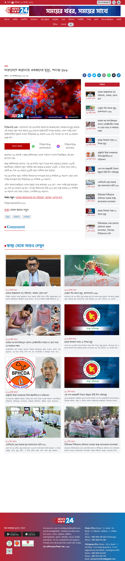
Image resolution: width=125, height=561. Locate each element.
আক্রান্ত (26, 217)
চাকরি (119, 19)
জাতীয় (15, 19)
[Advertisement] (62, 45)
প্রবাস (96, 19)
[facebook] (84, 75)
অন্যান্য (63, 24)
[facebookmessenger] (89, 75)
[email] (104, 75)
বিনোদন (71, 19)
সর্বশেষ (6, 19)
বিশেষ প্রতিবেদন (107, 19)
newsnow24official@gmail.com (102, 559)
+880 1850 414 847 (98, 553)
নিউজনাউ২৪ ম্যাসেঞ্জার (70, 146)
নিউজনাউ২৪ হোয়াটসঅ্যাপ (45, 146)
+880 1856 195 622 (98, 537)
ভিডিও (55, 24)
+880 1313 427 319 (98, 556)
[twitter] (94, 75)
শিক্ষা (89, 19)
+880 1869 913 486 (98, 540)
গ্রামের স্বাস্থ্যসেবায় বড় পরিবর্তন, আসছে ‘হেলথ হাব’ (39, 197)
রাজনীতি (24, 19)
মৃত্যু (7, 217)
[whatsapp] (109, 75)
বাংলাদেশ (34, 19)
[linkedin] (99, 75)
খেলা (63, 19)
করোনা (16, 217)
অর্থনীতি (81, 19)
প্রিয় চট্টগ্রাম (45, 19)
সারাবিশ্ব (55, 19)
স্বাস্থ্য (6, 66)
